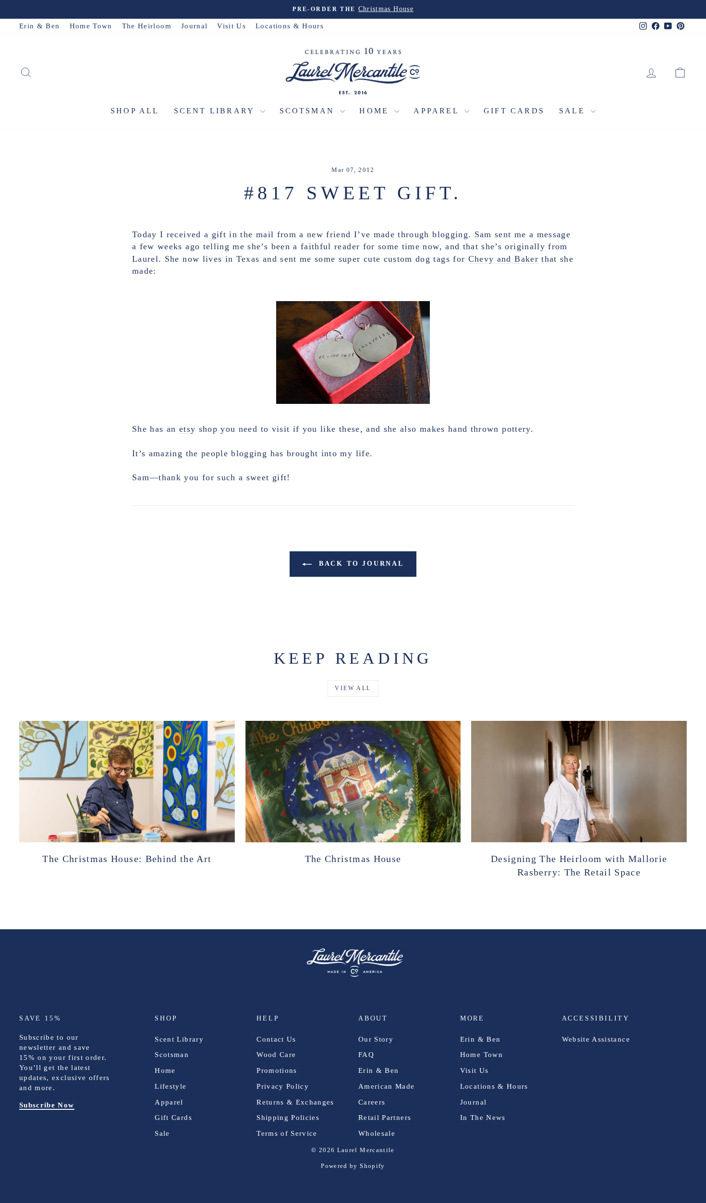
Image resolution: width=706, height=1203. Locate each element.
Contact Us (276, 1039)
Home (375, 111)
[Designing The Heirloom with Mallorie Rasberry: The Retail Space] (579, 781)
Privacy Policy (282, 1086)
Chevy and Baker (503, 259)
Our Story (375, 1039)
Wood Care (276, 1054)
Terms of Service (286, 1133)
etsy (187, 429)
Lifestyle (170, 1086)
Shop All (134, 111)
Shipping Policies (287, 1117)
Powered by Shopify (353, 1165)
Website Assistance (596, 1039)
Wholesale (376, 1133)
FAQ (366, 1054)
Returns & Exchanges (295, 1102)
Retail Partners (384, 1117)
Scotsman (309, 111)
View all (353, 688)
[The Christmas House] (353, 781)
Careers (371, 1102)
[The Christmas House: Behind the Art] (127, 781)
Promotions (276, 1070)
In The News (483, 1117)
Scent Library (216, 111)
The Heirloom (146, 26)
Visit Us (231, 26)
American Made (386, 1086)
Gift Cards (514, 111)
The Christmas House (353, 858)
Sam (483, 234)
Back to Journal (360, 563)
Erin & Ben (39, 26)
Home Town (91, 26)
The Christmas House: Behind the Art (126, 858)
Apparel (438, 111)
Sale (573, 111)
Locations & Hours (290, 26)
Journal (194, 26)
